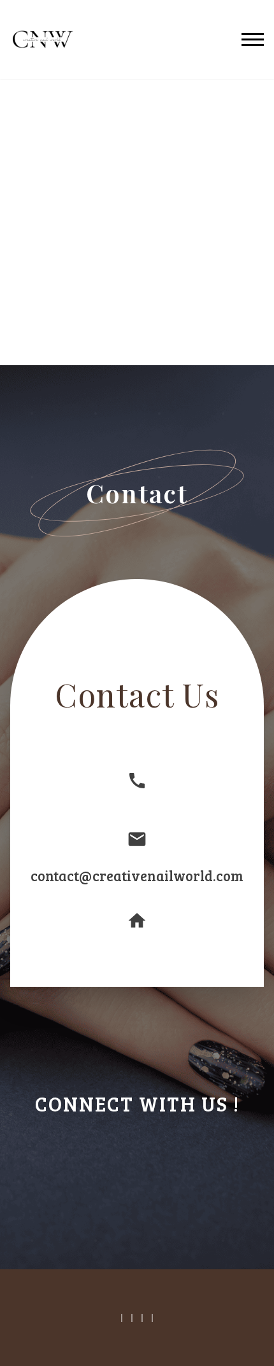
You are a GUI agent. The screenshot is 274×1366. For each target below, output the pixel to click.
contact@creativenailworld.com (137, 875)
